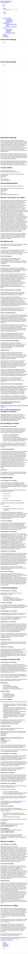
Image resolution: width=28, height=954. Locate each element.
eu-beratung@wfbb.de (9, 831)
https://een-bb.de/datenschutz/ (11, 751)
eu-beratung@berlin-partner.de (10, 825)
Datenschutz (6, 944)
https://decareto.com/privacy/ (7, 939)
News (4, 942)
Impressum (5, 945)
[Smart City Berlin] (5, 2)
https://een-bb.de (8, 676)
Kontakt (5, 943)
